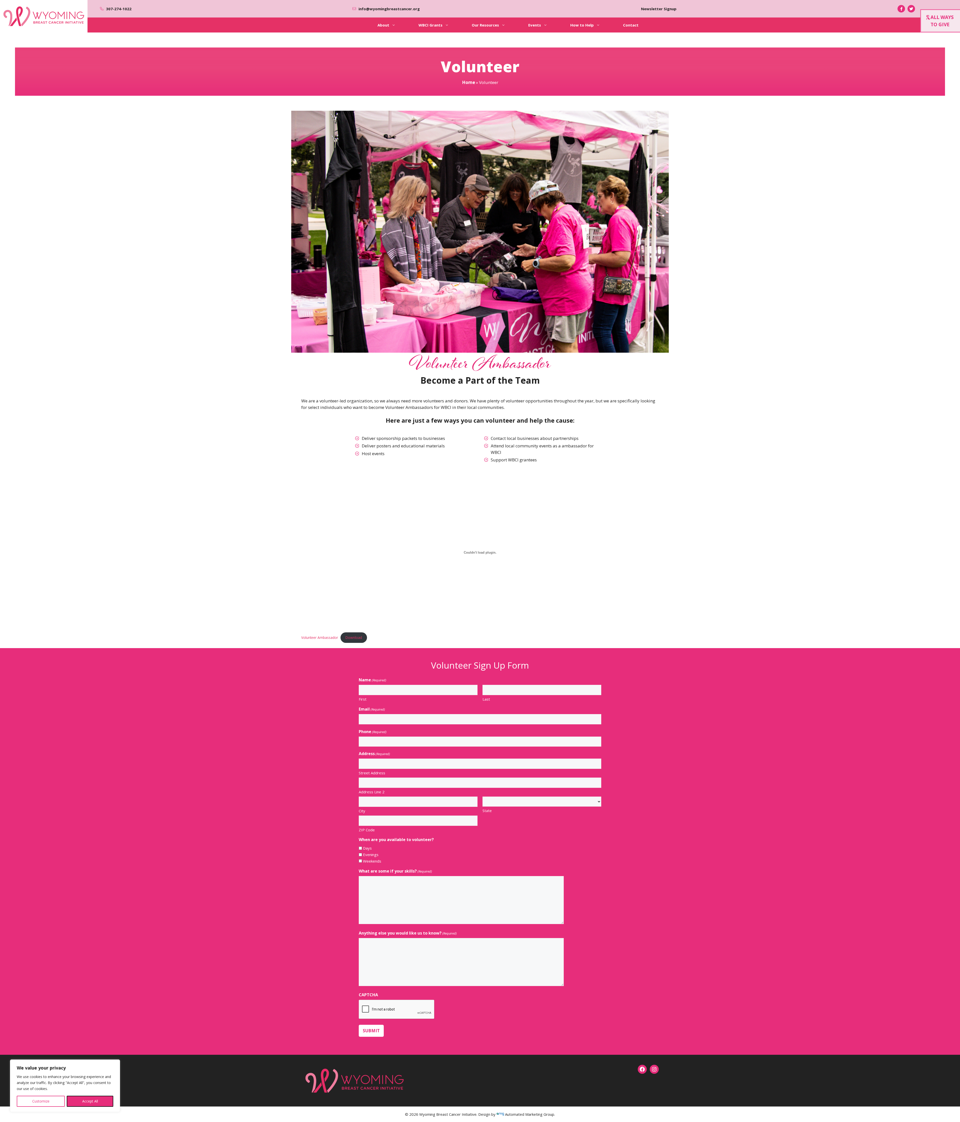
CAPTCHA (368, 995)
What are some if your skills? (395, 871)
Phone (372, 731)
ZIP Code (367, 829)
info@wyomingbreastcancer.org (389, 8)
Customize (41, 1101)
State (487, 810)
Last (486, 699)
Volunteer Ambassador (319, 637)
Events (534, 24)
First (362, 699)
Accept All (90, 1101)
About (383, 24)
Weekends (372, 861)
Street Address (372, 772)
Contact (630, 24)
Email (372, 709)
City (362, 810)
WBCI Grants (430, 24)
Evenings (370, 854)
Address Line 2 (371, 791)
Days (367, 848)
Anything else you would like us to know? (408, 933)
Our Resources (485, 24)
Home (468, 82)
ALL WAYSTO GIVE (942, 21)
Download (354, 637)
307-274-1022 (119, 8)
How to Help (582, 24)
